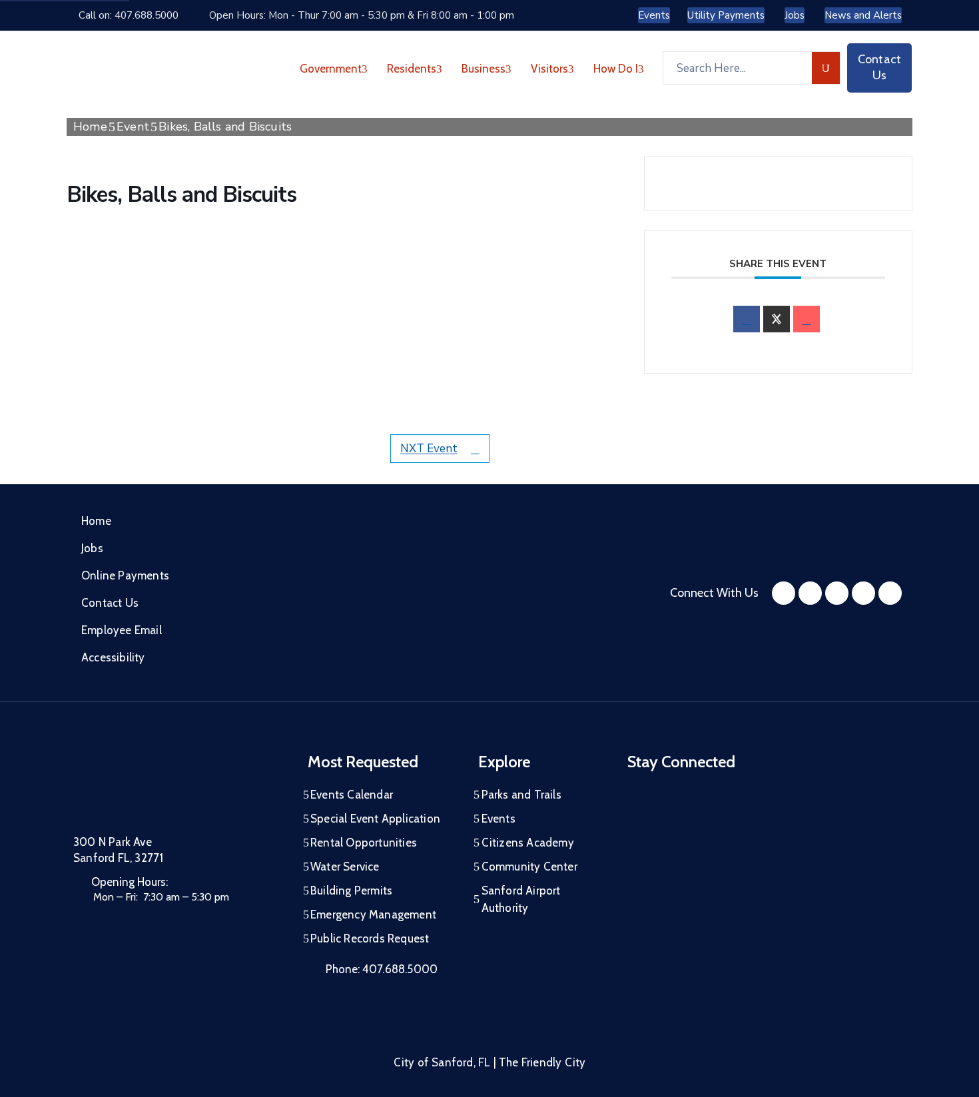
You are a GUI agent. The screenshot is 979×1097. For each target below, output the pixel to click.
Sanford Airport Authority (521, 899)
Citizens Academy (528, 842)
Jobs (92, 548)
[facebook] (746, 319)
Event (133, 127)
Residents (411, 68)
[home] (863, 593)
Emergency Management (373, 914)
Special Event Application (375, 818)
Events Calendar (351, 794)
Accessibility (113, 657)
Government (331, 68)
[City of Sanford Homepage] (173, 786)
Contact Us (110, 602)
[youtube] (836, 593)
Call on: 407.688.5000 (128, 15)
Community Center (529, 866)
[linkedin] (890, 593)
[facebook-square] (783, 593)
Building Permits (351, 890)
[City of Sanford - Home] (142, 68)
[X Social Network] (776, 319)
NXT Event (429, 448)
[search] (826, 68)
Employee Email (121, 630)
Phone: (382, 969)
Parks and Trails (521, 794)
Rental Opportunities (363, 842)
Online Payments (125, 575)
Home (90, 127)
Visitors (549, 68)
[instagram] (810, 593)
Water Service (345, 866)
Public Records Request (369, 938)
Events (498, 818)
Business (483, 68)
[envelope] (806, 319)
